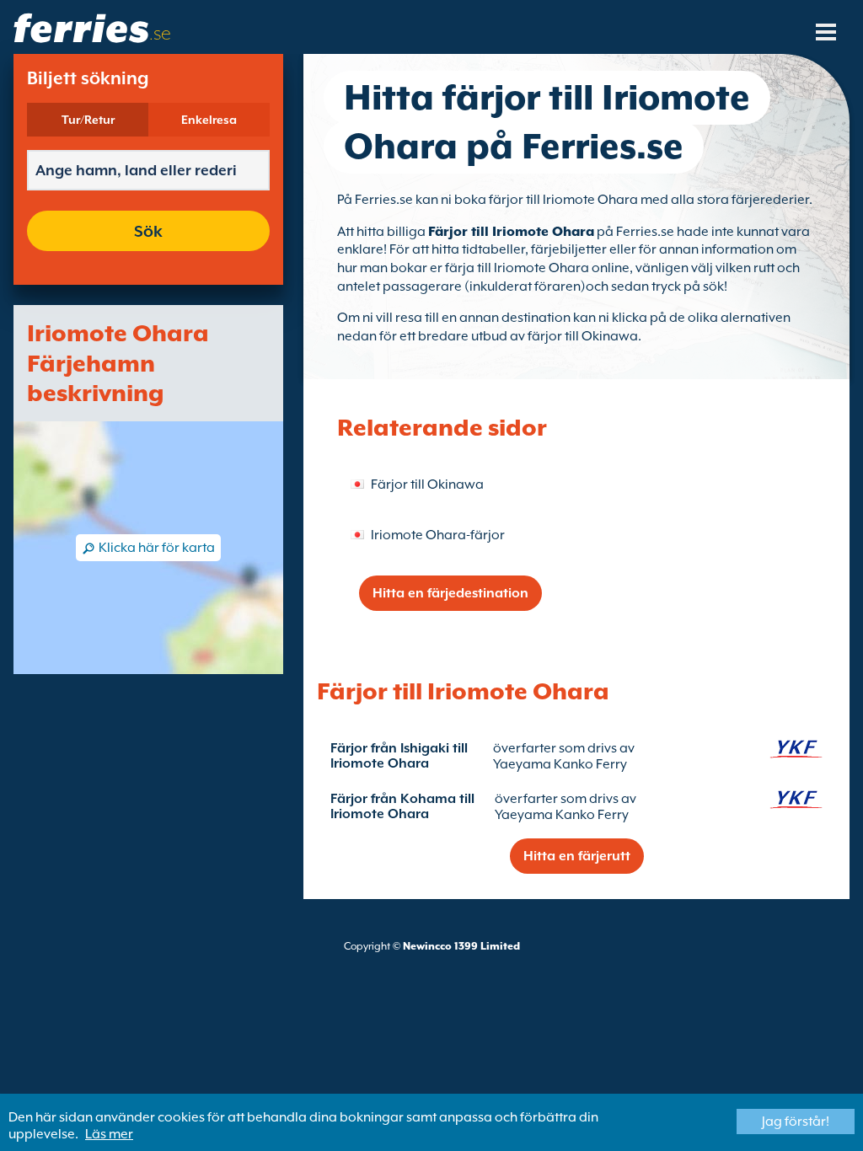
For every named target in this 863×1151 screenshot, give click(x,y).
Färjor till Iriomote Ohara (511, 231)
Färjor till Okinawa (427, 484)
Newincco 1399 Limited (461, 946)
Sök (148, 231)
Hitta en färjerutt (576, 856)
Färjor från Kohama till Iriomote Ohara (402, 806)
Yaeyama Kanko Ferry (560, 764)
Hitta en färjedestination (450, 593)
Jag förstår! (795, 1121)
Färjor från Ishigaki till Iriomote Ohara (399, 756)
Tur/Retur (88, 119)
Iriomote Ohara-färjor (438, 535)
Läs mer (109, 1134)
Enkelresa (209, 119)
